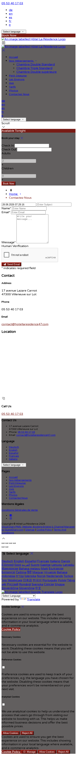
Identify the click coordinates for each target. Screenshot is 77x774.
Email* (5, 212)
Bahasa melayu (29, 568)
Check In (7, 145)
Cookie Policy (44, 529)
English (13, 450)
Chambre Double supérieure (36, 72)
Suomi (35, 565)
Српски (49, 584)
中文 (38, 588)
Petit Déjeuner (18, 75)
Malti (44, 568)
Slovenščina (9, 588)
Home (13, 194)
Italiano (13, 459)
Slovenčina (26, 588)
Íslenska (30, 576)
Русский (12, 584)
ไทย (4, 580)
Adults (6, 153)
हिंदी (29, 572)
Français (14, 456)
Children (7, 168)
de (11, 10)
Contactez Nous (19, 94)
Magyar (38, 572)
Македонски (9, 568)
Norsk (41, 576)
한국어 (37, 580)
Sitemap (30, 529)
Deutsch (14, 447)
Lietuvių (56, 565)
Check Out (8, 149)
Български (56, 568)
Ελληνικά (7, 565)
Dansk (65, 561)
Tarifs (12, 86)
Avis (11, 83)
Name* (6, 208)
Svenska (37, 584)
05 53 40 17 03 (12, 3)
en (11, 14)
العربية (26, 565)
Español (13, 453)
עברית (20, 576)
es (10, 17)
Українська (14, 580)
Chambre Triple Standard (34, 68)
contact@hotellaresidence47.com (24, 324)
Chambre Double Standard (35, 64)
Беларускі (8, 572)
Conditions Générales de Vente (19, 510)
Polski (62, 580)
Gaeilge (45, 565)
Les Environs (16, 79)
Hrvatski (50, 572)
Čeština (21, 572)
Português (49, 580)
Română (25, 584)
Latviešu (68, 565)
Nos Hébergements (21, 60)
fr (10, 21)
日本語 (27, 580)
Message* (8, 242)
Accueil (13, 57)
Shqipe (60, 584)
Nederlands (54, 576)
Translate (33, 599)
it (10, 25)
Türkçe (68, 576)
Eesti (17, 565)
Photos (13, 90)
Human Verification (14, 246)
